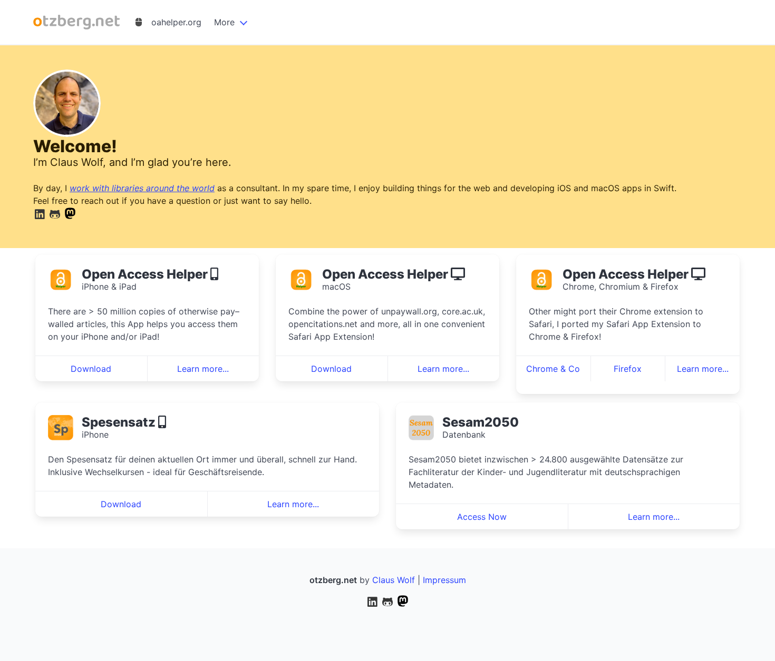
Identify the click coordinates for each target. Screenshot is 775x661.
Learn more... (203, 368)
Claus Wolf (393, 580)
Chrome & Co (553, 368)
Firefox (628, 368)
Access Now (482, 516)
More (224, 22)
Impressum (444, 580)
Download (91, 368)
